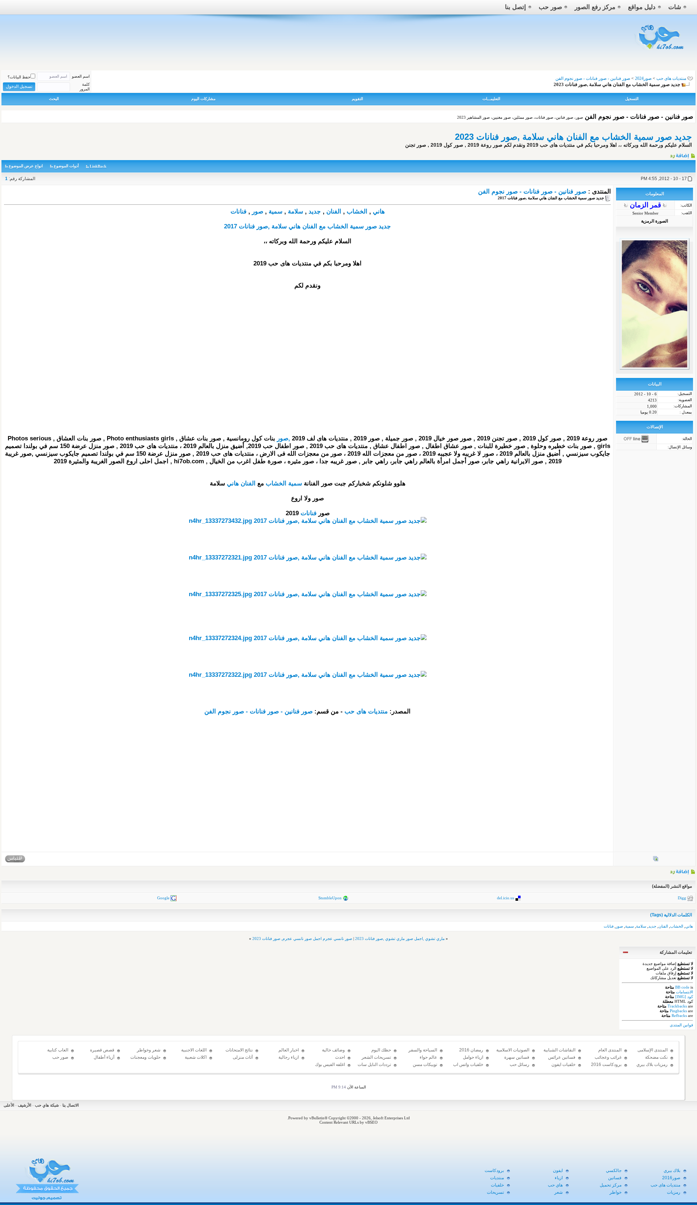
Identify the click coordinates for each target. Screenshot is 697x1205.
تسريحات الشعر (376, 1057)
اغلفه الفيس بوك (330, 1064)
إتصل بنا (515, 7)
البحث (54, 99)
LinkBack (98, 166)
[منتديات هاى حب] (659, 51)
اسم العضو (81, 76)
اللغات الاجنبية (194, 1050)
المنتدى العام (609, 1050)
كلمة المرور (85, 86)
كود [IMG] (684, 996)
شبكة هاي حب (47, 1105)
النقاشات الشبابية (559, 1050)
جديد (315, 211)
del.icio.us (505, 898)
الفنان (333, 211)
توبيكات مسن (425, 1064)
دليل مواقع (642, 7)
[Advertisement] (307, 384)
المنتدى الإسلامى (652, 1050)
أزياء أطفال (104, 1057)
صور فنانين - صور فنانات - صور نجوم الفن (532, 191)
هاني (379, 211)
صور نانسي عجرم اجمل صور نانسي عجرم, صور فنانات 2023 (302, 938)
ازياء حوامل (473, 1057)
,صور (283, 438)
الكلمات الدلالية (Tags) (671, 914)
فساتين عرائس (561, 1057)
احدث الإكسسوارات (333, 1060)
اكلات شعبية (196, 1057)
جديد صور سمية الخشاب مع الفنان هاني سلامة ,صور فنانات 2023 (573, 137)
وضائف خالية (333, 1050)
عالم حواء (428, 1057)
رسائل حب (519, 1064)
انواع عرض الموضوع (26, 166)
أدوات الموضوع (66, 166)
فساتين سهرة (516, 1057)
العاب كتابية (57, 1050)
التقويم (357, 99)
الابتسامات (684, 992)
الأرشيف (24, 1105)
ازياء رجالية (288, 1057)
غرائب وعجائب (608, 1057)
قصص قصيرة (102, 1050)
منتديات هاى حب (671, 78)
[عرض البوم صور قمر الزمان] (656, 860)
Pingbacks (678, 1011)
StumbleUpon (330, 898)
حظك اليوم (381, 1050)
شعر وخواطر (148, 1050)
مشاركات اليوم (203, 99)
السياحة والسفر (422, 1050)
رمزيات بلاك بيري (652, 1064)
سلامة (295, 211)
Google (163, 898)
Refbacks (679, 1015)
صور (257, 211)
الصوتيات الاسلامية (512, 1050)
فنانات (238, 211)
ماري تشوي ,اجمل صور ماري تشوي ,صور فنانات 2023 (400, 938)
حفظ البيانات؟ (19, 77)
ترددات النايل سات (374, 1064)
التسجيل (632, 99)
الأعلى (9, 1105)
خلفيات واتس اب (468, 1064)
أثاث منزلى (243, 1057)
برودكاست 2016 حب (606, 1068)
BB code (682, 987)
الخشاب (357, 211)
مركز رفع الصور (595, 7)
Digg (682, 898)
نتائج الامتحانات (239, 1050)
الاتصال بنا (70, 1105)
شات (674, 7)
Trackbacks (677, 1006)
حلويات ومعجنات (145, 1057)
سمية (275, 211)
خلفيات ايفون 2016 (563, 1068)
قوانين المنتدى (681, 1025)
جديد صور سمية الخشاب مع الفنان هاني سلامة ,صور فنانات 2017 (307, 226)
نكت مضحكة (656, 1057)
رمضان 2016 (471, 1050)
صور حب (550, 7)
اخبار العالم (288, 1050)
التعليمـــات (491, 99)
